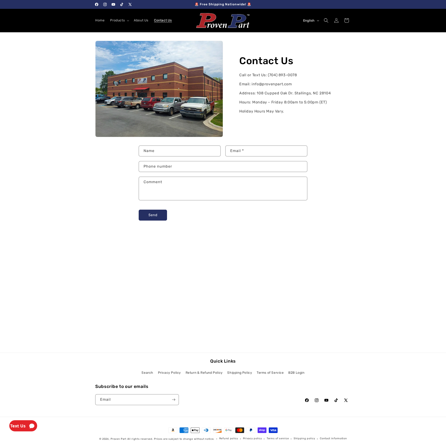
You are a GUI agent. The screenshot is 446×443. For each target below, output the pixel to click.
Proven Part (118, 438)
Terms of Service (270, 373)
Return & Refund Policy (204, 373)
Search (147, 373)
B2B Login (296, 373)
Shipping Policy (239, 373)
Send (152, 215)
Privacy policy (252, 438)
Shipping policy (304, 438)
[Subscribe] (173, 399)
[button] (119, 20)
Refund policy (228, 438)
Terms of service (278, 438)
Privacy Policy (169, 373)
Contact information (333, 438)
